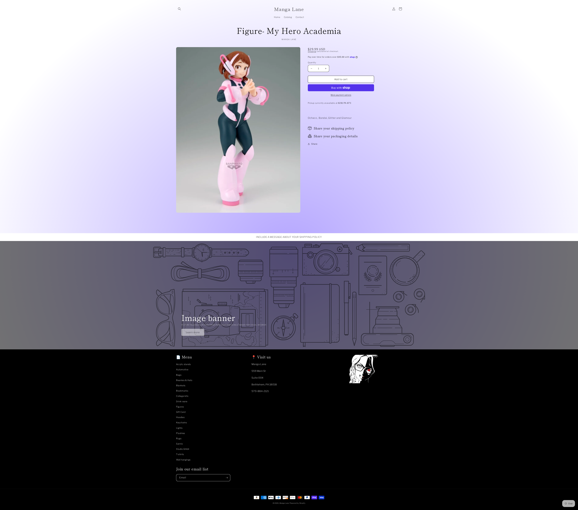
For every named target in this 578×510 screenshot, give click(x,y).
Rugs (178, 438)
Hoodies (180, 417)
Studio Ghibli (182, 449)
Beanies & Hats (184, 380)
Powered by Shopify (297, 503)
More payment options (341, 95)
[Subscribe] (227, 477)
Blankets (180, 385)
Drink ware (181, 401)
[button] (179, 9)
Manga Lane (284, 503)
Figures (180, 406)
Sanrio (179, 443)
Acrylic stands (183, 364)
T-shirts (180, 454)
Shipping (312, 51)
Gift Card (180, 412)
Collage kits (182, 396)
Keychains (181, 422)
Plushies (180, 433)
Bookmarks (182, 390)
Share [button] (314, 144)
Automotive (182, 369)
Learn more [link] (193, 332)
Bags (178, 375)
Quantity (312, 62)
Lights (179, 428)
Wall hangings (183, 459)
